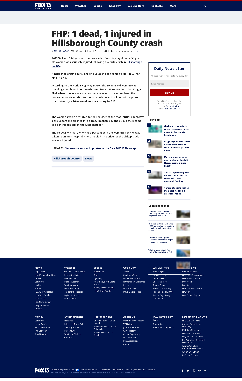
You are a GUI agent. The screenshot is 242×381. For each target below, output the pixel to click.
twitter (188, 370)
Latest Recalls (41, 324)
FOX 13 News (76, 51)
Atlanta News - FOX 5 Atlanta (103, 333)
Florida (38, 278)
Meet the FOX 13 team (133, 320)
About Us (129, 316)
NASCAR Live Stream (191, 333)
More (173, 6)
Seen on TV (40, 298)
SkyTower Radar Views (74, 271)
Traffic (126, 271)
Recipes (126, 285)
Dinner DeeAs (159, 278)
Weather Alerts (71, 285)
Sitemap (38, 308)
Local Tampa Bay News (45, 275)
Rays (96, 275)
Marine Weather (71, 281)
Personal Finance (42, 327)
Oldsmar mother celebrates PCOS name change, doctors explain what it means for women (161, 227)
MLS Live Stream (190, 355)
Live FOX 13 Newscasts (192, 275)
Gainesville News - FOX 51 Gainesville (105, 327)
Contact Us (128, 344)
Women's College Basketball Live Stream (192, 347)
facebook (182, 370)
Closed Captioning (131, 334)
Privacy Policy (172, 106)
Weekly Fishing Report (104, 287)
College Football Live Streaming (191, 325)
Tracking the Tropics (73, 291)
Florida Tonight (160, 275)
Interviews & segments (163, 327)
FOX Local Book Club (73, 324)
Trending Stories (71, 327)
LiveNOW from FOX (191, 278)
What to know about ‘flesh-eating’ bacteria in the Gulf (160, 251)
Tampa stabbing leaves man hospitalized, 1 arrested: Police (176, 191)
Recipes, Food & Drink (163, 291)
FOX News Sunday (43, 302)
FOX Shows (69, 330)
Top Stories (40, 271)
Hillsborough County (92, 51)
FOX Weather (70, 298)
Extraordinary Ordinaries (134, 281)
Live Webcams (70, 278)
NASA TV (186, 291)
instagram (194, 370)
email (205, 370)
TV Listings (128, 324)
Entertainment (73, 316)
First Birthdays (129, 288)
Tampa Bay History (161, 295)
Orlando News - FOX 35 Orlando (104, 322)
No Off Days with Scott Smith (104, 283)
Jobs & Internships (131, 327)
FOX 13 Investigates (44, 291)
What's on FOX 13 (72, 334)
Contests (68, 337)
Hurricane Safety (71, 288)
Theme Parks (159, 285)
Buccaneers (99, 271)
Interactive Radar (72, 275)
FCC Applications (130, 341)
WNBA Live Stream (191, 351)
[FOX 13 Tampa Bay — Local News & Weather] (44, 6)
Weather (69, 267)
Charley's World (130, 275)
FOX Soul (186, 285)
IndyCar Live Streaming (192, 336)
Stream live (158, 324)
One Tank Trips (160, 281)
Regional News (103, 316)
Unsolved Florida (42, 295)
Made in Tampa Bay (162, 288)
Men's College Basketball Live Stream (193, 341)
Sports (98, 267)
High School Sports (102, 291)
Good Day (129, 267)
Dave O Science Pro (132, 291)
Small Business (41, 334)
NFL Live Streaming (191, 320)
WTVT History (129, 330)
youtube (199, 370)
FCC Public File (129, 337)
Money (39, 316)
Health (38, 285)
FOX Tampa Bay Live (191, 295)
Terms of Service (171, 108)
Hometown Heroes (132, 278)
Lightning (98, 278)
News (88, 158)
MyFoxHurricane (71, 295)
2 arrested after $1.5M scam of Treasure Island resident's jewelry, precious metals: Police (161, 265)
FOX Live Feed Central (192, 288)
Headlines (68, 320)
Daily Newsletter (42, 305)
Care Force (158, 298)
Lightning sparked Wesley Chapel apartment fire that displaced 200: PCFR (160, 213)
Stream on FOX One (194, 316)
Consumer (39, 281)
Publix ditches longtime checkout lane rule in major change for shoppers (160, 239)
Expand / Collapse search (205, 6)
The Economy (41, 330)
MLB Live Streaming (191, 330)
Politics (38, 288)
